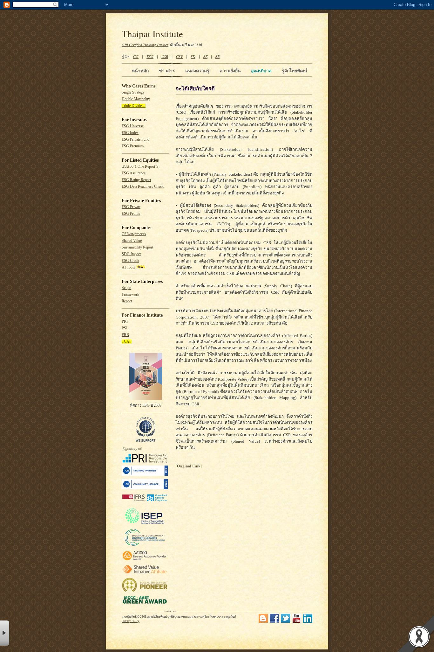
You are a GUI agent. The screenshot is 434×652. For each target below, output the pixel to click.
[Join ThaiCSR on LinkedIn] (307, 621)
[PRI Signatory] (145, 461)
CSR (164, 56)
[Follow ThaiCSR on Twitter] (285, 621)
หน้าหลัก (140, 70)
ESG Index (130, 133)
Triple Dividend (134, 106)
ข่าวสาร (167, 70)
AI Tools (128, 267)
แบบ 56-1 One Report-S (140, 167)
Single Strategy (133, 92)
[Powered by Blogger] (263, 621)
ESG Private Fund (135, 139)
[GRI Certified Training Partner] (145, 474)
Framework (130, 294)
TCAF (127, 342)
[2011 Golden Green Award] (145, 604)
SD (193, 56)
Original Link (188, 466)
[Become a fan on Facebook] (274, 621)
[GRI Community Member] (145, 488)
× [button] (4, 633)
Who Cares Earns (138, 86)
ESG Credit (130, 261)
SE (205, 56)
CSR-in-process (134, 234)
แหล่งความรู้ (197, 70)
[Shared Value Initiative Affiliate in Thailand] (145, 573)
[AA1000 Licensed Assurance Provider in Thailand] (145, 560)
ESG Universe (133, 126)
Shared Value (132, 241)
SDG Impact (131, 254)
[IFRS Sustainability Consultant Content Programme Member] (145, 502)
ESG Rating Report (136, 180)
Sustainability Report (137, 247)
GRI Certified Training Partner (145, 44)
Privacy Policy (130, 621)
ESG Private (131, 207)
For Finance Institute (142, 315)
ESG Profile (131, 214)
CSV (179, 56)
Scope (126, 288)
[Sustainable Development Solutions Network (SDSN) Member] (145, 545)
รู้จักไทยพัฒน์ (294, 70)
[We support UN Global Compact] (145, 441)
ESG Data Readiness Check (143, 187)
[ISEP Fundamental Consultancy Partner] (145, 524)
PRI (125, 321)
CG (136, 56)
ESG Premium (133, 146)
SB (217, 56)
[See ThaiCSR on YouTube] (296, 621)
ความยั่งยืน (230, 70)
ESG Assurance (134, 173)
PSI (124, 328)
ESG (149, 56)
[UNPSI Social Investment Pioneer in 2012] (145, 591)
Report (127, 301)
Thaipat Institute (152, 33)
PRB (125, 335)
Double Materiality (136, 99)
